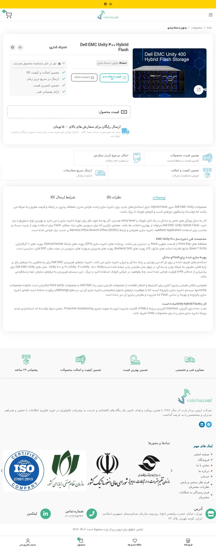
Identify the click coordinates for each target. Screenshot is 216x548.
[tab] (159, 197)
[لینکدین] (45, 514)
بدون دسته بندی (177, 28)
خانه (209, 28)
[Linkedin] (202, 424)
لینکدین (32, 513)
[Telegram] (209, 424)
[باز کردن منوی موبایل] (211, 15)
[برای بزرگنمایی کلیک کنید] (198, 90)
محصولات (196, 28)
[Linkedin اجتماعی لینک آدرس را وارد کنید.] (110, 4)
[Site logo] (108, 15)
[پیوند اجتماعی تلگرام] (105, 4)
